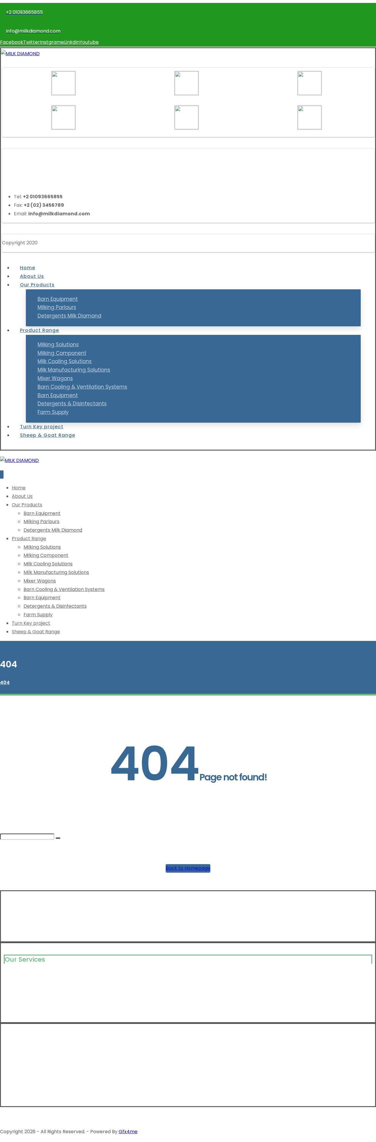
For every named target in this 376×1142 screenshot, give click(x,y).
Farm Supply (18, 1005)
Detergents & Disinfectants (35, 1014)
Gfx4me (128, 1131)
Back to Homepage (188, 868)
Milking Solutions (22, 976)
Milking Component (26, 986)
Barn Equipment (22, 995)
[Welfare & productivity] (20, 53)
